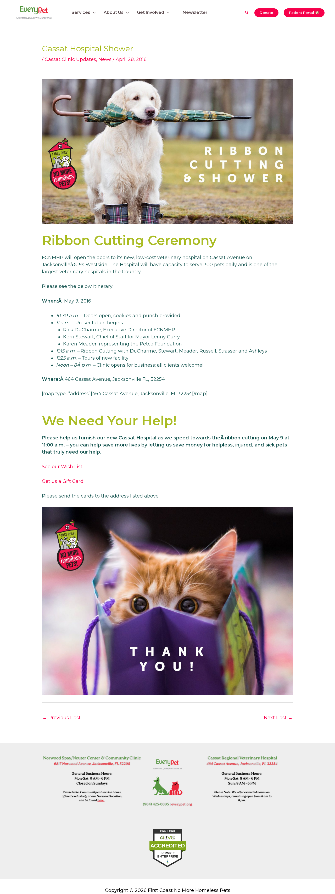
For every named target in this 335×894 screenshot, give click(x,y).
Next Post (278, 717)
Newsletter (195, 12)
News (104, 59)
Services (80, 12)
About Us (114, 12)
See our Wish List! (62, 467)
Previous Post (61, 717)
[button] (246, 12)
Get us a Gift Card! (63, 481)
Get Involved (150, 12)
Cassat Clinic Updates (70, 59)
